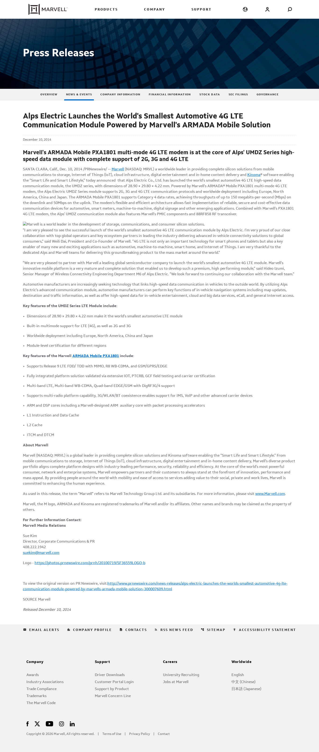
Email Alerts (41, 630)
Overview (48, 94)
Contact (164, 734)
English (237, 675)
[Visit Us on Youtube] (49, 723)
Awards (32, 675)
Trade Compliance (41, 689)
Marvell (118, 169)
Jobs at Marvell (175, 682)
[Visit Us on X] (37, 723)
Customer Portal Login (114, 682)
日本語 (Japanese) (246, 689)
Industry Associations (45, 682)
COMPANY (154, 9)
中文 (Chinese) (243, 682)
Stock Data (209, 94)
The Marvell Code (41, 703)
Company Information (120, 94)
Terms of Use (111, 734)
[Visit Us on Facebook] (27, 723)
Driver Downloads (110, 675)
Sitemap (213, 630)
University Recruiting (181, 675)
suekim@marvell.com (41, 553)
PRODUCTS (106, 9)
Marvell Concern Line (113, 696)
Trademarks (36, 696)
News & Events (79, 94)
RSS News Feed (173, 630)
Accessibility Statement (264, 630)
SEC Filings (238, 94)
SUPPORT (201, 9)
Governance (268, 94)
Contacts (133, 630)
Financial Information (170, 94)
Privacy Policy (139, 734)
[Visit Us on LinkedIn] (72, 723)
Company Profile (89, 630)
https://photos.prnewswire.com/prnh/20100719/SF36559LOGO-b (90, 563)
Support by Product (112, 689)
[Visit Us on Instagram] (61, 723)
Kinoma (253, 175)
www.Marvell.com (270, 494)
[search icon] (289, 9)
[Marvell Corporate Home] (45, 9)
